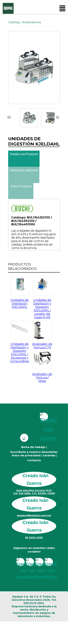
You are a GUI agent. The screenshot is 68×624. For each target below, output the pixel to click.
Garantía (49, 455)
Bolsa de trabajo (33, 447)
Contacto (34, 460)
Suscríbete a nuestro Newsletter (34, 452)
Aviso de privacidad (26, 455)
